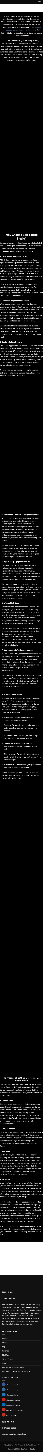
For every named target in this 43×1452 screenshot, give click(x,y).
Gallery (4, 1343)
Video (32, 1444)
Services (5, 1338)
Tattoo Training (12, 1446)
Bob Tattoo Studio (11, 1226)
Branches (5, 1351)
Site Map (5, 1355)
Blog (3, 1347)
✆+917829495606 (9, 1428)
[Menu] (4, 8)
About (10, 1444)
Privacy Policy (7, 1359)
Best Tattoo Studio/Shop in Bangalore (16, 1372)
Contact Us (33, 1446)
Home (4, 1363)
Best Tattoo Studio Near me (13, 1368)
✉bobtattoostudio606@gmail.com (14, 1434)
